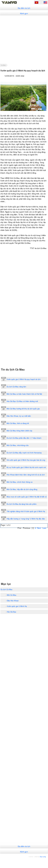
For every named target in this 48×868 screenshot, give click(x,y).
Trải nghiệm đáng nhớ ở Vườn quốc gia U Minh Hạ (26, 511)
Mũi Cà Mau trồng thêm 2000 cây (19, 430)
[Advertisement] (24, 39)
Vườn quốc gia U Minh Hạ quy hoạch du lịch (24, 379)
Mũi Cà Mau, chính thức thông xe (19, 482)
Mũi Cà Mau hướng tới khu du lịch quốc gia (23, 408)
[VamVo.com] (12, 3)
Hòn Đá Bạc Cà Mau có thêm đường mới (22, 401)
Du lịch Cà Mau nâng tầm (16, 386)
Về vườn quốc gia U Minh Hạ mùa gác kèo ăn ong (26, 460)
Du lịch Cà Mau (6, 589)
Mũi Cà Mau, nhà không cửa (17, 445)
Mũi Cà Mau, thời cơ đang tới (18, 423)
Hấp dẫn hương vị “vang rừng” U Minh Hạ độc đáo (26, 518)
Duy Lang (43, 857)
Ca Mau (3, 65)
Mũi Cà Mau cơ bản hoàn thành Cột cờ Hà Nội (24, 394)
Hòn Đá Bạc (11, 612)
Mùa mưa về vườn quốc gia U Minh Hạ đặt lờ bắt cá (27, 496)
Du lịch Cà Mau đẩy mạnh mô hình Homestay (24, 452)
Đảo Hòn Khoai (12, 600)
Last (44, 528)
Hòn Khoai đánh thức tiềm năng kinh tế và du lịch (26, 474)
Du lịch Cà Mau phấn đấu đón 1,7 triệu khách (24, 438)
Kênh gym (24, 13)
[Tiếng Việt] (36, 3)
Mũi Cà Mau (11, 595)
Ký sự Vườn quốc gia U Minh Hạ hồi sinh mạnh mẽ (26, 467)
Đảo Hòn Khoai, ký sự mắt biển (19, 416)
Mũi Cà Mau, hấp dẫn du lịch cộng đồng (22, 489)
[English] (45, 3)
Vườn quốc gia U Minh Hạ (17, 606)
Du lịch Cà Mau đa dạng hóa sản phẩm (22, 504)
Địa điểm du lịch (24, 8)
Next (39, 528)
